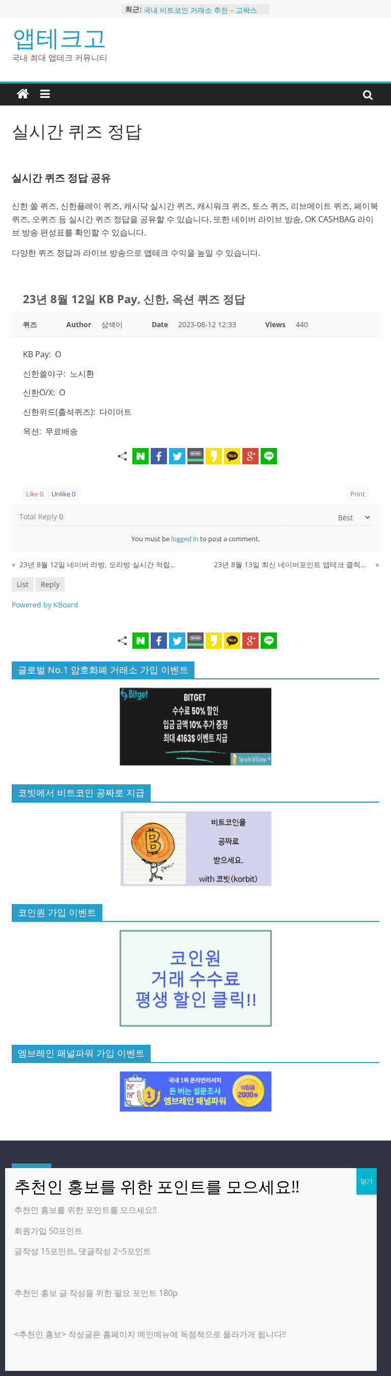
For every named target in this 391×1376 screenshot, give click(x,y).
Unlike (63, 493)
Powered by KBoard (45, 605)
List (23, 584)
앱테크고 (59, 37)
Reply (50, 584)
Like (34, 493)
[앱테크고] (23, 94)
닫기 (366, 1181)
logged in (185, 538)
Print (357, 493)
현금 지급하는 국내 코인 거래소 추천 (202, 6)
